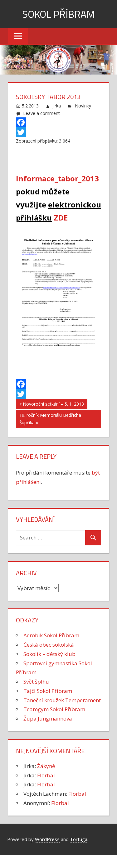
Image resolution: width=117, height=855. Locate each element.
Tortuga (78, 839)
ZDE (61, 217)
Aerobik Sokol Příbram (51, 635)
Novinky (83, 106)
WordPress (47, 839)
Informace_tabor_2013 (57, 178)
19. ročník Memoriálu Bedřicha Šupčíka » (50, 419)
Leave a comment (41, 113)
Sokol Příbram (58, 14)
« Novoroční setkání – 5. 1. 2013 (51, 404)
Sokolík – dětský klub (49, 653)
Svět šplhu (36, 681)
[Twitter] (58, 132)
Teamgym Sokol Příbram (54, 709)
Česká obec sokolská (48, 644)
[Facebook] (58, 122)
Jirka (56, 106)
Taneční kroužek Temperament (62, 700)
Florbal (46, 775)
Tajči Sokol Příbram (47, 690)
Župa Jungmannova (47, 718)
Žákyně (46, 766)
